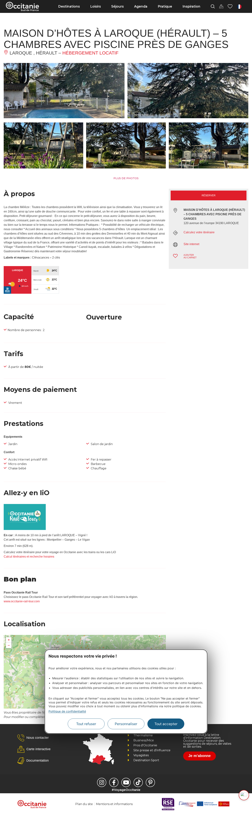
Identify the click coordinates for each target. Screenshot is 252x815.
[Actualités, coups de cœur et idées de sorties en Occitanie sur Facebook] (113, 782)
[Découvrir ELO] (244, 795)
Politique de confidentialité (67, 711)
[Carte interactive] (221, 6)
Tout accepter (165, 723)
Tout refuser (86, 723)
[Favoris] (230, 6)
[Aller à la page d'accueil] (22, 6)
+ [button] (9, 639)
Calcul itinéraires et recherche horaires (29, 556)
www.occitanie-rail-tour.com (22, 601)
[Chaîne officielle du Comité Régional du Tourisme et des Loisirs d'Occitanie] (126, 782)
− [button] (9, 645)
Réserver (208, 195)
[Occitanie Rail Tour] (25, 529)
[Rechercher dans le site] (213, 6)
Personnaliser (126, 723)
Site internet (191, 244)
